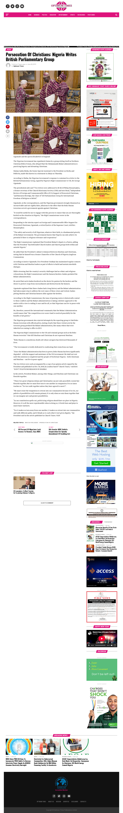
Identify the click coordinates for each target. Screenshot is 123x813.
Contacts (83, 802)
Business (36, 15)
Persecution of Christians (49, 422)
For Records (81, 15)
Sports (72, 15)
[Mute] (112, 645)
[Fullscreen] (115, 645)
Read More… (102, 325)
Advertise (66, 802)
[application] (101, 638)
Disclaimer (74, 802)
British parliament (32, 422)
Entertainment (63, 15)
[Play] (89, 645)
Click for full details (93, 260)
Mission (58, 802)
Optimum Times (18, 66)
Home (29, 15)
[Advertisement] (61, 31)
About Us (51, 802)
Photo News (91, 15)
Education (53, 15)
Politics (44, 15)
